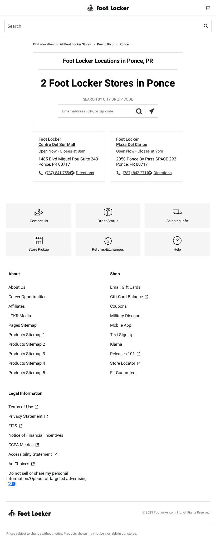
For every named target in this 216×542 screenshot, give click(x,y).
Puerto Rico (105, 44)
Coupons (118, 306)
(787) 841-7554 (57, 172)
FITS (13, 425)
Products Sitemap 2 (26, 344)
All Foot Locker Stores (76, 44)
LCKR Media (19, 315)
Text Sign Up (122, 334)
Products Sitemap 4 (26, 363)
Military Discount (126, 315)
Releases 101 (123, 353)
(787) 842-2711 (135, 172)
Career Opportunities (27, 296)
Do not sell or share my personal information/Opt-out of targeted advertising (46, 476)
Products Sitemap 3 (26, 353)
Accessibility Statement (30, 454)
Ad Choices (19, 463)
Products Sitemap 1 (26, 334)
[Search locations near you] (151, 111)
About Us (16, 287)
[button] (138, 111)
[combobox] (108, 26)
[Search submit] (206, 26)
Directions (85, 172)
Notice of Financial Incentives (35, 435)
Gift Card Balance (127, 296)
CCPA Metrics (21, 444)
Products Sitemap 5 (26, 372)
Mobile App (120, 325)
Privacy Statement (25, 416)
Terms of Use (21, 406)
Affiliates (16, 306)
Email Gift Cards (125, 287)
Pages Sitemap (22, 325)
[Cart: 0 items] (207, 8)
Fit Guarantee (122, 372)
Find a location (44, 44)
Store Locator (123, 363)
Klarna (116, 344)
